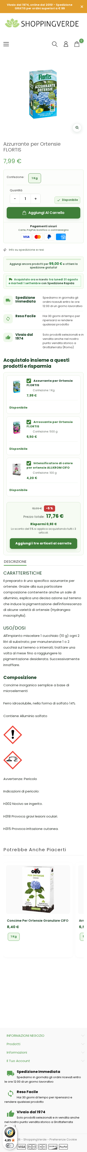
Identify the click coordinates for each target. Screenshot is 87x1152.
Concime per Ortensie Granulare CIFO (37, 920)
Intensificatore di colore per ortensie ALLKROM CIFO (50, 465)
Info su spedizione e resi (26, 250)
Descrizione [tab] (15, 561)
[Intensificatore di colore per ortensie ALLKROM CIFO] (16, 469)
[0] (76, 44)
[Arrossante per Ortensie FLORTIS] (16, 428)
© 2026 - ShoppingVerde (28, 1139)
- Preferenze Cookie (62, 1139)
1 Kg (14, 936)
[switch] (10, 1145)
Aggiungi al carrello (46, 212)
